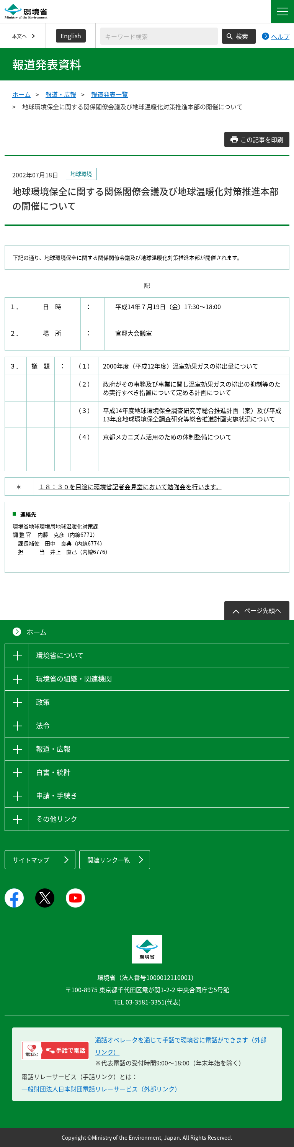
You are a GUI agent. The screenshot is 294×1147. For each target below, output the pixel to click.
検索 (242, 36)
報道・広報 (61, 94)
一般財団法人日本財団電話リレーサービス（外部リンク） (101, 1088)
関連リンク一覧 (108, 859)
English (70, 35)
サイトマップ (31, 859)
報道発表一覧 (109, 94)
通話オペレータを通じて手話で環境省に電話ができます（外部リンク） (180, 1046)
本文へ (19, 35)
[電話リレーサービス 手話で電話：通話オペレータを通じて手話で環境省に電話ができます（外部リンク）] (55, 1050)
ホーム (21, 94)
